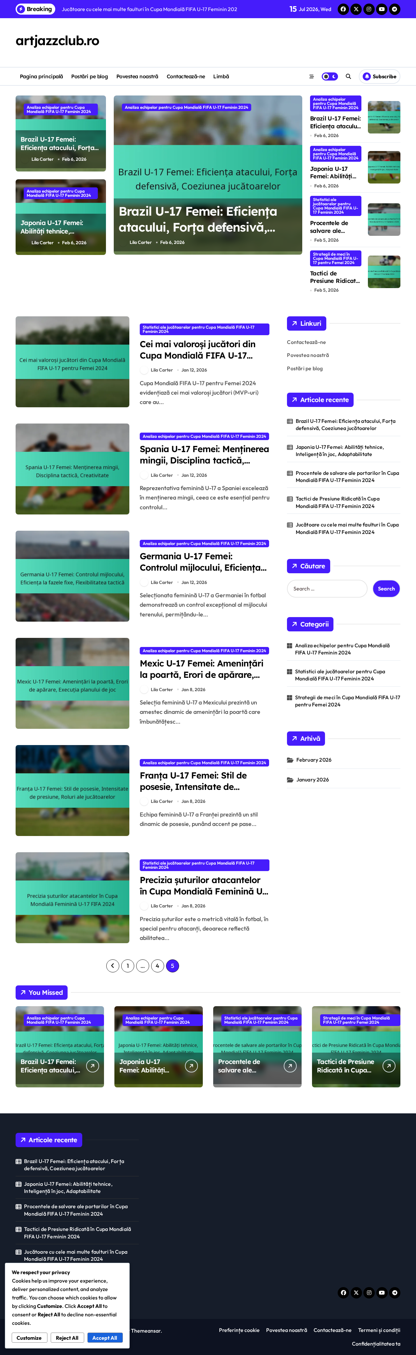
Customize (29, 1338)
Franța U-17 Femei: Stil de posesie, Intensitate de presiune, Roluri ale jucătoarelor (193, 792)
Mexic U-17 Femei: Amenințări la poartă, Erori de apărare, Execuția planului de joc (201, 674)
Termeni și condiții (379, 1330)
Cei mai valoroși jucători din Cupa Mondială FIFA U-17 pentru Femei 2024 (197, 355)
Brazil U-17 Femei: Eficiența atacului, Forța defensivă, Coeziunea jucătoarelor (57, 152)
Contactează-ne (186, 76)
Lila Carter (43, 159)
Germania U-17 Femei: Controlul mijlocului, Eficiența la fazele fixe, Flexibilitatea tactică (200, 573)
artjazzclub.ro (57, 40)
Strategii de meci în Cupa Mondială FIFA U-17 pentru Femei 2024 (335, 258)
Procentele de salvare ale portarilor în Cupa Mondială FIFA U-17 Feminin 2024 (347, 476)
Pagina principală (41, 76)
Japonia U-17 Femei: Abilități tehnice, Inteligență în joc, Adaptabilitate (51, 235)
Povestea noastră (137, 76)
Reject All (67, 1338)
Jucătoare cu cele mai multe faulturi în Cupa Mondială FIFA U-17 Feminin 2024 (347, 528)
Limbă (221, 76)
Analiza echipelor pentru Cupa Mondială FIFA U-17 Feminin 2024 (59, 109)
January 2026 (312, 779)
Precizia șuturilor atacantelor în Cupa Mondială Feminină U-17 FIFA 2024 (203, 891)
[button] (295, 174)
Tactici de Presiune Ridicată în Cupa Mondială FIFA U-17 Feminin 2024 (338, 502)
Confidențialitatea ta (376, 1343)
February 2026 (314, 759)
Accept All (104, 1338)
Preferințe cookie (239, 1330)
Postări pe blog (89, 76)
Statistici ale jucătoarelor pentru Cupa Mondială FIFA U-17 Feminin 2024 (335, 206)
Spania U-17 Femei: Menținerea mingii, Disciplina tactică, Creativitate (204, 460)
